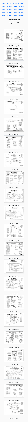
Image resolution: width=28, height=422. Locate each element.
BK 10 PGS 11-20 (18, 3)
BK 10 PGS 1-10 (6, 3)
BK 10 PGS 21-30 (7, 6)
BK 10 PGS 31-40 (19, 6)
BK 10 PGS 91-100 (19, 15)
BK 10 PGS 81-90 (7, 15)
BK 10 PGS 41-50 (7, 9)
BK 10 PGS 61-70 (7, 12)
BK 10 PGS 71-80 (18, 12)
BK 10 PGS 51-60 (18, 9)
